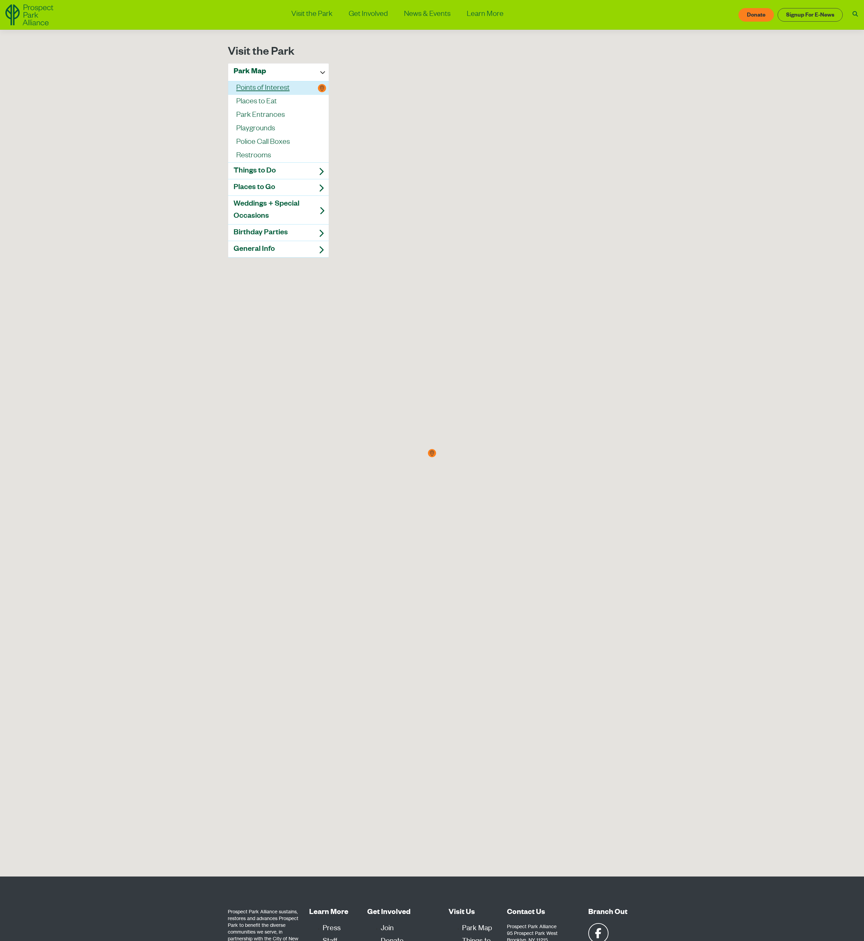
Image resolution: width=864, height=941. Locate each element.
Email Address (322, 244)
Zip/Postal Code (324, 277)
